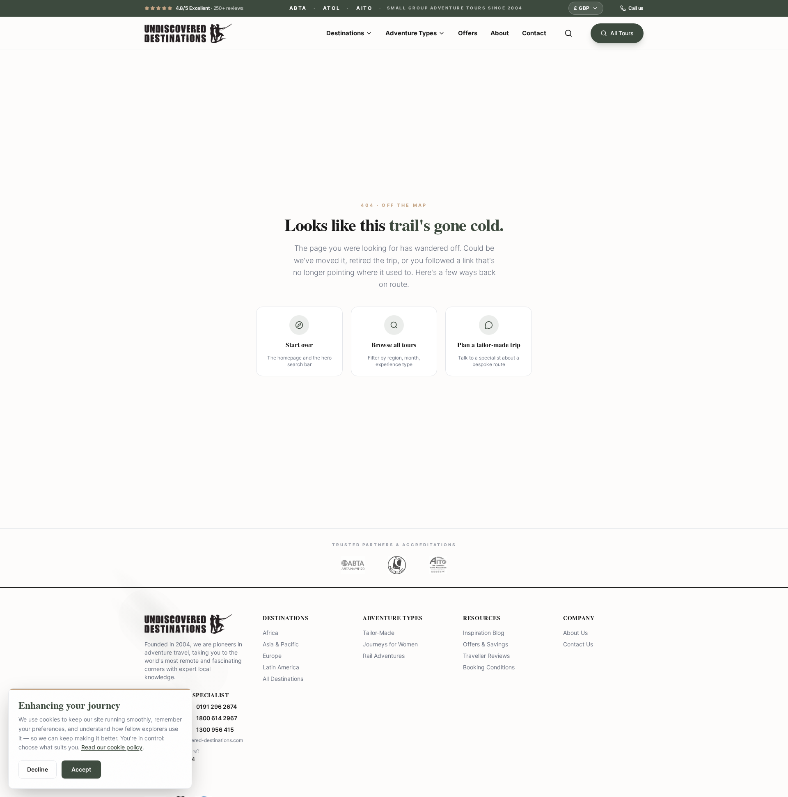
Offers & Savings (485, 644)
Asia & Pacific (281, 644)
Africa (270, 632)
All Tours (622, 33)
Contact (534, 33)
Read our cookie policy (111, 747)
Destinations (345, 33)
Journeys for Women (390, 644)
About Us (575, 632)
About (499, 33)
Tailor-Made (378, 632)
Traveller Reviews (486, 655)
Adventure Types (411, 33)
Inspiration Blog (483, 632)
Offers (467, 33)
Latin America (281, 667)
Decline (37, 769)
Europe (272, 655)
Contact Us (578, 644)
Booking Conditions (489, 667)
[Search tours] (568, 33)
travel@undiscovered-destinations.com (198, 740)
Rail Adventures (384, 655)
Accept (81, 769)
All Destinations (283, 678)
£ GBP (582, 8)
